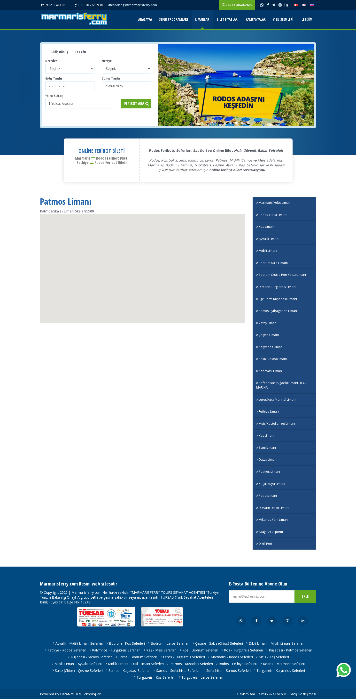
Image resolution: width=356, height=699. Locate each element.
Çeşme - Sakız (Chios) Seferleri (219, 643)
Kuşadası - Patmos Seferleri (290, 650)
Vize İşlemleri (283, 19)
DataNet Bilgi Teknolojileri (80, 694)
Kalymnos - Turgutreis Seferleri (116, 650)
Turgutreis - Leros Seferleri (202, 677)
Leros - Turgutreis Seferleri (184, 657)
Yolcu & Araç (54, 95)
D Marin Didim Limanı (273, 507)
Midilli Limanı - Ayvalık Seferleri (78, 663)
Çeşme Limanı (268, 335)
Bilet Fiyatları (228, 19)
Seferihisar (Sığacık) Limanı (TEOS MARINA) (281, 385)
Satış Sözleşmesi (303, 694)
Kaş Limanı (266, 435)
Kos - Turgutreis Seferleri (243, 650)
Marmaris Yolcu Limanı (274, 202)
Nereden (51, 60)
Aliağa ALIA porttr (270, 531)
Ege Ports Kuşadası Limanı (277, 299)
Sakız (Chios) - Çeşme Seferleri (79, 670)
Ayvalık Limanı (268, 238)
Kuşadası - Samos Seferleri (92, 657)
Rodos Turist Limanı (272, 214)
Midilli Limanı (267, 250)
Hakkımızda (246, 694)
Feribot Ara (134, 103)
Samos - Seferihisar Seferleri (178, 670)
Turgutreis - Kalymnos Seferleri (280, 670)
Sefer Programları (173, 19)
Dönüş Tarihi (111, 78)
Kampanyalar (256, 19)
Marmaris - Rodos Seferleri (232, 657)
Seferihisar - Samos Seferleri (228, 670)
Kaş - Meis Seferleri (161, 650)
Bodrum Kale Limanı (273, 262)
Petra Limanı (267, 495)
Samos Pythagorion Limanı (278, 311)
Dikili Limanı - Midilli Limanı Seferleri (276, 643)
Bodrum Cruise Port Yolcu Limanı (282, 274)
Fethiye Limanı (268, 411)
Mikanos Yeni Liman (273, 519)
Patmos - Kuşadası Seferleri (191, 663)
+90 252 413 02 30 (56, 5)
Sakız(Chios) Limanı (272, 359)
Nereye (107, 60)
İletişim (306, 19)
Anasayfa (145, 19)
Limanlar (202, 19)
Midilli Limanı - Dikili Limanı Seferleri (136, 663)
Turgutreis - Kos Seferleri (156, 677)
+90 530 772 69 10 (90, 5)
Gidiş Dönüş (59, 51)
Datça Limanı (267, 459)
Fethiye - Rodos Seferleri (67, 650)
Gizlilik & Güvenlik (272, 694)
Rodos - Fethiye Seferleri (238, 663)
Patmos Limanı (269, 471)
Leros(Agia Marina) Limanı (277, 399)
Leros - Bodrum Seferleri (137, 657)
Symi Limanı (267, 447)
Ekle (305, 596)
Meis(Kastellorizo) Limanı (276, 423)
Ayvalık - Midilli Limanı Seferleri (79, 643)
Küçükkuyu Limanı (271, 483)
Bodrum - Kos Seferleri (127, 643)
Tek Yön (80, 51)
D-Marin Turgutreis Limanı (277, 286)
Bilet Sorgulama (238, 5)
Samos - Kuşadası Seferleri (129, 670)
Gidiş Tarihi (53, 78)
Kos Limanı (266, 226)
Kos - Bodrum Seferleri (200, 650)
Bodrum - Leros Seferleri (170, 643)
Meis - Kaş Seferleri (274, 657)
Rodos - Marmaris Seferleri (284, 663)
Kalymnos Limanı (270, 347)
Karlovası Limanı (270, 371)
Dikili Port (265, 543)
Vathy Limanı (267, 323)
